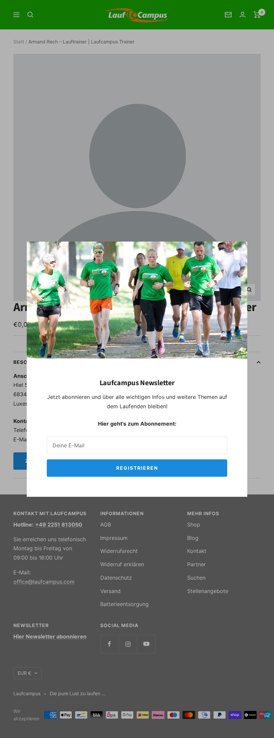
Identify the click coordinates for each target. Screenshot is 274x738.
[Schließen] (237, 252)
